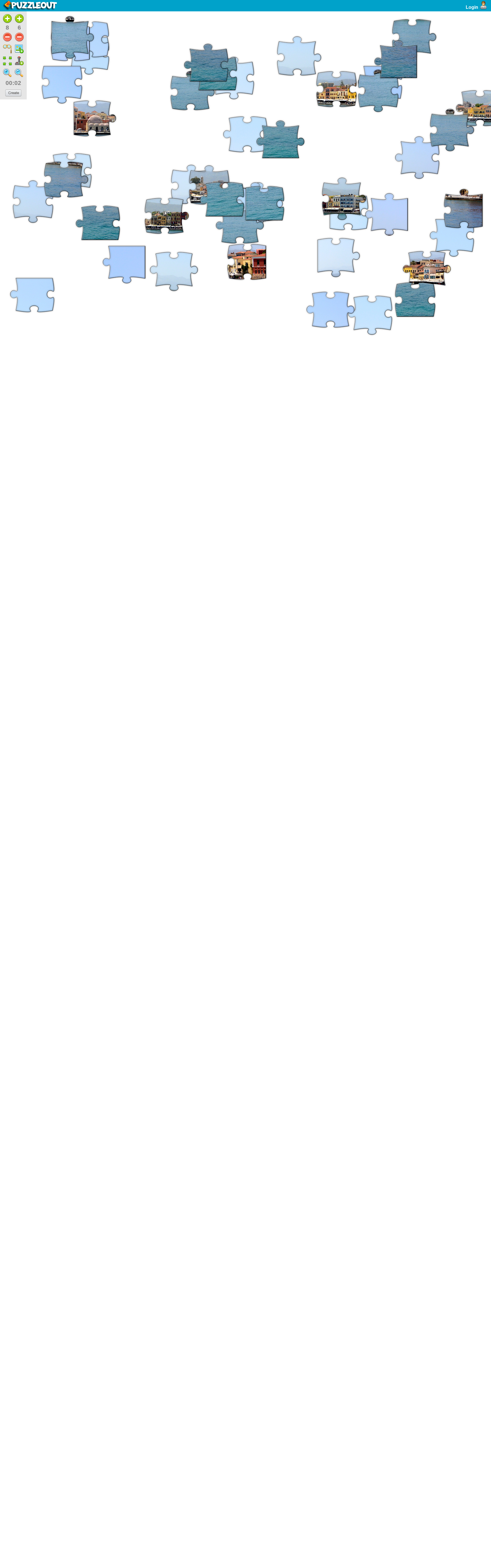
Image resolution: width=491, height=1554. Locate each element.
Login (472, 7)
